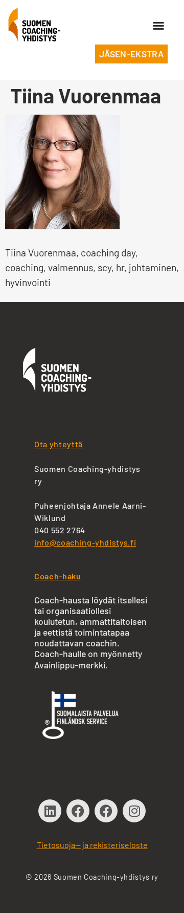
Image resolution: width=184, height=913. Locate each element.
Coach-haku (57, 576)
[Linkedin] (49, 810)
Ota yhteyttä (58, 444)
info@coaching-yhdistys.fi (85, 542)
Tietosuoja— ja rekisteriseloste (92, 845)
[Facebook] (77, 810)
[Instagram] (134, 810)
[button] (158, 25)
